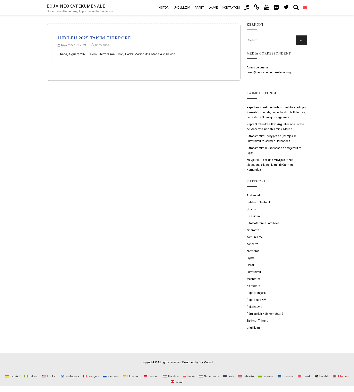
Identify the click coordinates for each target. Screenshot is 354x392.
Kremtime (253, 251)
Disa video (253, 216)
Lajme (213, 7)
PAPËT (199, 7)
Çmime (251, 209)
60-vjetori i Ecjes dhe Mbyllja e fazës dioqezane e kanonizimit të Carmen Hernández (270, 164)
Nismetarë (253, 285)
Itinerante (253, 230)
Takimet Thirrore (257, 320)
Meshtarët (253, 279)
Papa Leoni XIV (256, 299)
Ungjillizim (182, 7)
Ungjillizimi (253, 327)
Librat (250, 265)
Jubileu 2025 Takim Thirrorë (94, 37)
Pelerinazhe (254, 306)
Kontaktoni (231, 7)
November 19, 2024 (73, 45)
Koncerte (252, 244)
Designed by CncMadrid (197, 362)
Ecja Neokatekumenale (76, 6)
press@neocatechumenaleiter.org (269, 72)
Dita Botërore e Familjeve (263, 223)
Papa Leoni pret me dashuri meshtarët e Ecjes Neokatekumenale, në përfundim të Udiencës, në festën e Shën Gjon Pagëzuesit (276, 112)
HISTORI (164, 7)
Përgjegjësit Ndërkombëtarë (265, 313)
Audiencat (253, 195)
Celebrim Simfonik (259, 202)
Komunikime (255, 237)
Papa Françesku (257, 292)
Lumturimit (254, 272)
